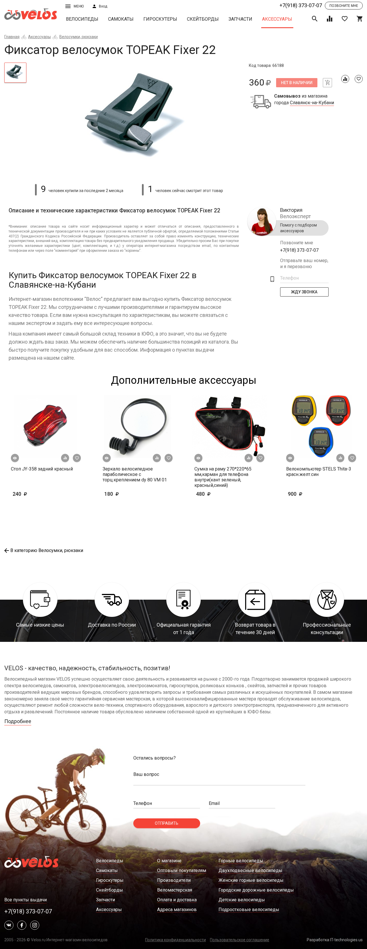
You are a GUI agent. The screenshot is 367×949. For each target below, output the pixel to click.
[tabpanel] (138, 120)
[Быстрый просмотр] (15, 458)
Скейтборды (203, 19)
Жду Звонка (304, 292)
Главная (11, 36)
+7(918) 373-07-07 (301, 5)
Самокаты (121, 19)
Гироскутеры (160, 19)
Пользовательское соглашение (239, 940)
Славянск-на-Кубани (312, 103)
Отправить (166, 823)
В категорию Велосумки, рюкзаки (46, 550)
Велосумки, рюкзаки (78, 36)
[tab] (15, 72)
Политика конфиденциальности (175, 940)
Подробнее (17, 721)
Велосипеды (82, 19)
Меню (79, 6)
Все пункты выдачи (25, 899)
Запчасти (240, 19)
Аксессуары (277, 19)
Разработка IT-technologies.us (335, 940)
